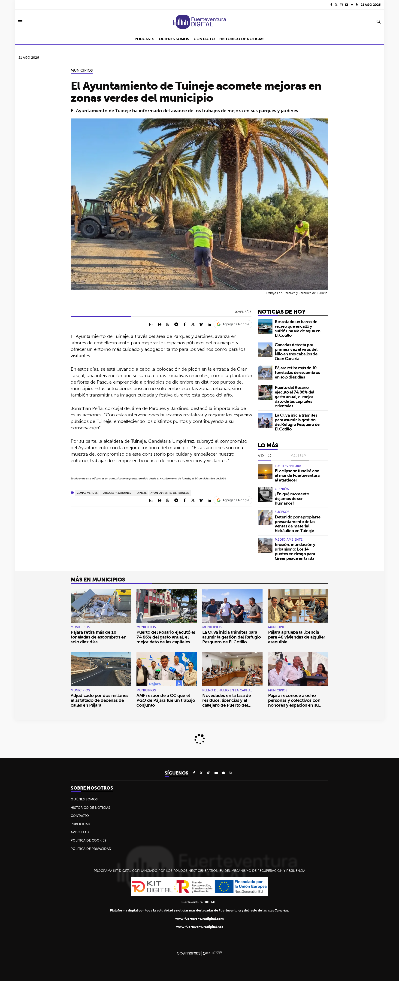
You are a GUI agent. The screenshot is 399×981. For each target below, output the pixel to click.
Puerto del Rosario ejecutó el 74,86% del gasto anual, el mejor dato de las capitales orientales (294, 396)
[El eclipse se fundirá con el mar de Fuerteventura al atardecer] (265, 471)
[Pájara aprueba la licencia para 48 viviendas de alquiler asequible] (298, 606)
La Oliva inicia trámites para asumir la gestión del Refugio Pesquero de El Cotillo (297, 422)
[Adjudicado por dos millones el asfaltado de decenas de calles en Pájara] (101, 669)
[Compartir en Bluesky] (201, 324)
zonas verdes (87, 492)
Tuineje (141, 492)
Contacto (80, 815)
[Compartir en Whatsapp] (168, 324)
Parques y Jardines (116, 492)
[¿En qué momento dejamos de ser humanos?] (265, 494)
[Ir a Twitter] (336, 4)
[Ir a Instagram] (341, 4)
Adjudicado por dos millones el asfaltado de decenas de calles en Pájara (99, 700)
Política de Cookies (88, 840)
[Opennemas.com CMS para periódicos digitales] (199, 953)
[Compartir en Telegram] (176, 324)
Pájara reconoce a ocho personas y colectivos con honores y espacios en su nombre (294, 702)
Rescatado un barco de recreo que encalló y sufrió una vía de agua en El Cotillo (297, 328)
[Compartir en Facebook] (184, 324)
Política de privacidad (91, 848)
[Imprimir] (159, 324)
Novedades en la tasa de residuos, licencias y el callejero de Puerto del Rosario (226, 702)
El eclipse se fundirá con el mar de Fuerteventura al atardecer (297, 475)
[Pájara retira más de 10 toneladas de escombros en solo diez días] (265, 373)
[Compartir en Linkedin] (209, 324)
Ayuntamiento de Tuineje (170, 492)
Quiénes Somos (84, 799)
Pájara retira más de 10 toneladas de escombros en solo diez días (297, 372)
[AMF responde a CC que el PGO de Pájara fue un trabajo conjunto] (166, 669)
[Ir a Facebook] (331, 4)
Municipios (82, 70)
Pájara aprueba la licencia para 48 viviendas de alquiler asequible (296, 637)
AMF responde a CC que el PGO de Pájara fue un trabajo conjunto (165, 700)
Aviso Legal (81, 832)
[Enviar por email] (151, 324)
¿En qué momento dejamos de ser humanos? (292, 498)
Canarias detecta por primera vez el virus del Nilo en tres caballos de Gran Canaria (296, 351)
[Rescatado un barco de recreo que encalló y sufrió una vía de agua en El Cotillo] (265, 326)
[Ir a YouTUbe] (346, 4)
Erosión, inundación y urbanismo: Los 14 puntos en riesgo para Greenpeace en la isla (295, 551)
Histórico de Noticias (90, 807)
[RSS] (357, 4)
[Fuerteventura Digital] (199, 21)
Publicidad (80, 824)
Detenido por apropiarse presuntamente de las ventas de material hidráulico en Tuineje (297, 523)
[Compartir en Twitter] (193, 324)
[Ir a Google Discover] (352, 4)
